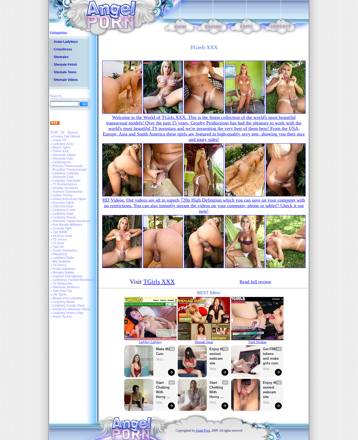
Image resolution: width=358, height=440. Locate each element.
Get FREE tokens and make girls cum (271, 356)
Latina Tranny (63, 195)
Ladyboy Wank (64, 302)
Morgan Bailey (63, 272)
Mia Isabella (61, 261)
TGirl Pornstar (63, 206)
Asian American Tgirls (69, 199)
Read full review (255, 281)
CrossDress (63, 49)
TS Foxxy (60, 265)
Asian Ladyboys (66, 42)
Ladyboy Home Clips (68, 313)
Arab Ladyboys (64, 269)
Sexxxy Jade (62, 236)
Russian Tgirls (63, 203)
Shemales (61, 57)
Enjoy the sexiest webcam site (217, 356)
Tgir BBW (60, 232)
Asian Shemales (65, 250)
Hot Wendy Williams (67, 225)
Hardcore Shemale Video (71, 309)
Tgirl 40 (58, 247)
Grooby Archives (65, 188)
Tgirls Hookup (257, 342)
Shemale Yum (63, 158)
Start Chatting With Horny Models (163, 390)
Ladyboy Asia (63, 144)
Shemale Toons (65, 72)
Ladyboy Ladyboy (66, 173)
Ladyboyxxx (62, 162)
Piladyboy (60, 254)
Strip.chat (161, 359)
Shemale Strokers (66, 287)
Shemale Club (63, 177)
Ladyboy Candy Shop (68, 305)
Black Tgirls (61, 147)
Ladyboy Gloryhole (67, 180)
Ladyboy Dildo (63, 258)
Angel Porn (203, 430)
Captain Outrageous (68, 276)
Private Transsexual (68, 166)
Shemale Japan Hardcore (72, 221)
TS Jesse (60, 239)
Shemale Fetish (65, 64)
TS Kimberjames (65, 184)
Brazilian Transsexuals (70, 169)
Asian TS (59, 140)
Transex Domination (68, 191)
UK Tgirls (60, 294)
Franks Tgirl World (66, 136)
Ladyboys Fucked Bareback (74, 280)
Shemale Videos (66, 80)
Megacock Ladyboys (68, 298)
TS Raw (58, 243)
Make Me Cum (163, 351)
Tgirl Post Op (62, 291)
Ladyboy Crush (64, 210)
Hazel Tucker (62, 316)
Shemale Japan (64, 155)
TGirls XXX (61, 151)
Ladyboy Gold (63, 214)
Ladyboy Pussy (64, 217)
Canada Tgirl (62, 228)
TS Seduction (62, 283)
